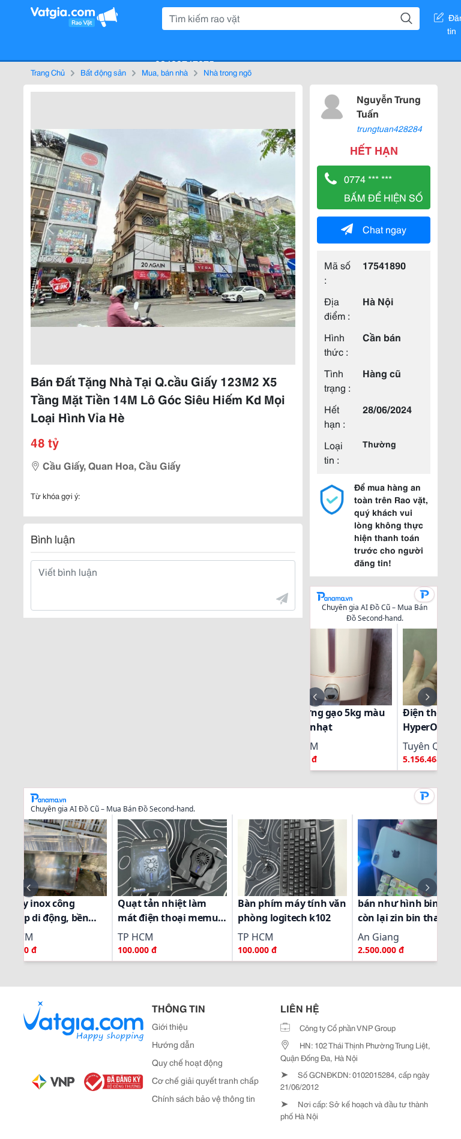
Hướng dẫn (173, 1044)
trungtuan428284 (389, 128)
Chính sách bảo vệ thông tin (203, 1098)
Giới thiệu (170, 1026)
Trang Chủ (48, 72)
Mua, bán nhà (165, 72)
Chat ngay (384, 229)
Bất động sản (103, 72)
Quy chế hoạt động (187, 1062)
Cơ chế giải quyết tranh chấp (205, 1080)
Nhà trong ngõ (227, 72)
